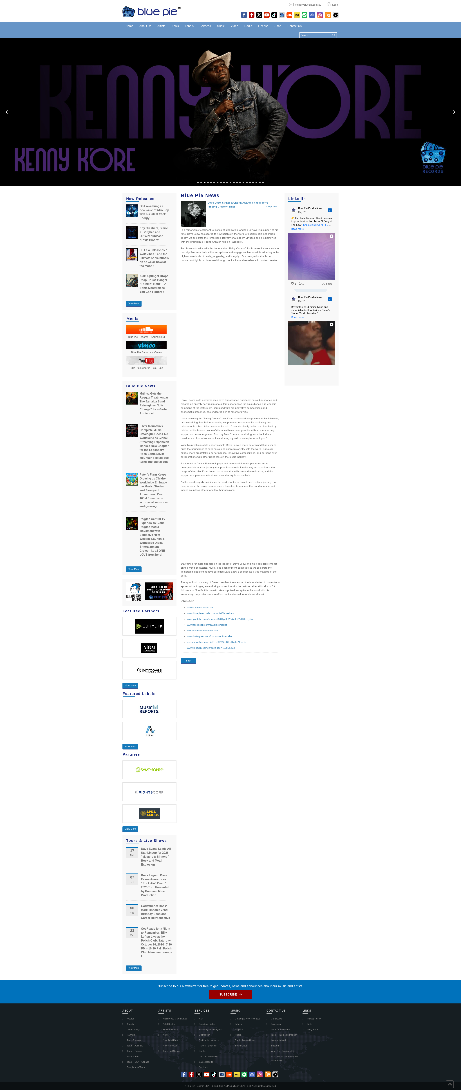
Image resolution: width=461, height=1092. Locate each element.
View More (133, 303)
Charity (130, 1024)
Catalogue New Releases (247, 1018)
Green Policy (133, 1029)
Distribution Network (209, 1040)
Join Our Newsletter (208, 1056)
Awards (130, 1018)
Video (234, 26)
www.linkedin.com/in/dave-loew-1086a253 (211, 647)
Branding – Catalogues (210, 1029)
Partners (131, 1035)
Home (129, 26)
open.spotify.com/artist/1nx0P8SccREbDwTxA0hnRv (217, 642)
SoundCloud (241, 1045)
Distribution (204, 1035)
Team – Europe (134, 1051)
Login (335, 4)
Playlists (239, 1029)
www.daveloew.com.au (200, 607)
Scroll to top (450, 1084)
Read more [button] (297, 228)
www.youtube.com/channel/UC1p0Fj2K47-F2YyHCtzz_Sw (220, 619)
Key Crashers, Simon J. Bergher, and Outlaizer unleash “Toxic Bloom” (154, 234)
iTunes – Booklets (207, 1045)
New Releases (170, 1045)
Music (221, 26)
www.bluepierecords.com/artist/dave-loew (210, 613)
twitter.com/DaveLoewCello (202, 630)
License (263, 26)
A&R (201, 1018)
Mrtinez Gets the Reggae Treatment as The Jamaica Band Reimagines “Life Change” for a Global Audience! (154, 403)
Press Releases (134, 1040)
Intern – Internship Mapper (284, 1035)
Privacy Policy (314, 1018)
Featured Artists (170, 1029)
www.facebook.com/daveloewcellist (207, 624)
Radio (248, 26)
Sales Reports (206, 1062)
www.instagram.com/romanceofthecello (209, 636)
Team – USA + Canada (138, 1062)
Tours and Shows (171, 1051)
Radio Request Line (245, 1040)
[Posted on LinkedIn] (330, 210)
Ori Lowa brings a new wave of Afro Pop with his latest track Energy (154, 212)
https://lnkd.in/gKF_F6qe (317, 224)
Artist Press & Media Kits (175, 1018)
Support (275, 1045)
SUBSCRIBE (228, 994)
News (175, 26)
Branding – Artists (207, 1024)
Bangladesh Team (136, 1067)
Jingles (202, 1051)
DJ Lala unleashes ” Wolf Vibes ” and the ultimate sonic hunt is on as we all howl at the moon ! (154, 258)
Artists (161, 26)
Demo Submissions (280, 1029)
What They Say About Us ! (283, 1051)
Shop (277, 26)
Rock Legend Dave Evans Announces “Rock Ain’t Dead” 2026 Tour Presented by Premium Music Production (155, 885)
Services (205, 26)
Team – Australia (135, 1045)
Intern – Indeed (278, 1040)
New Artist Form (170, 1040)
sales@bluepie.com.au (308, 4)
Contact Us (294, 26)
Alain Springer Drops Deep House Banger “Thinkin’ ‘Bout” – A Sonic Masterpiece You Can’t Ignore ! (154, 283)
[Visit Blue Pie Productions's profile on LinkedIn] (294, 210)
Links (309, 1024)
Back (188, 660)
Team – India (133, 1056)
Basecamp (276, 1024)
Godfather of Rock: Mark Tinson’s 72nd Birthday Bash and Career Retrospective (155, 911)
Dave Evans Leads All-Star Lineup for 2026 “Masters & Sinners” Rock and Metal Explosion (156, 856)
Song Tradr (312, 1029)
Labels (189, 26)
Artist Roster (169, 1024)
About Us (145, 26)
